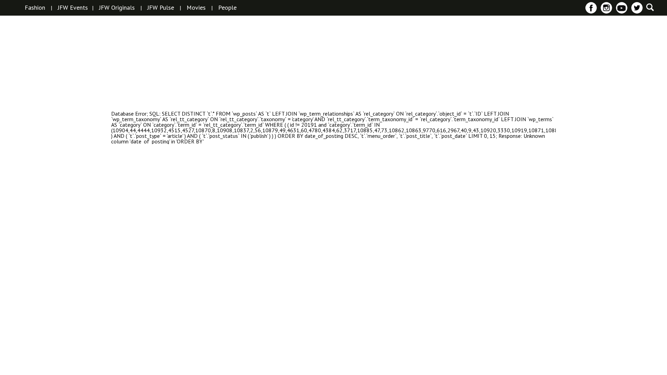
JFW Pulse (160, 7)
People (227, 7)
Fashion (35, 7)
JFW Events (73, 7)
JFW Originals (117, 7)
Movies (196, 7)
